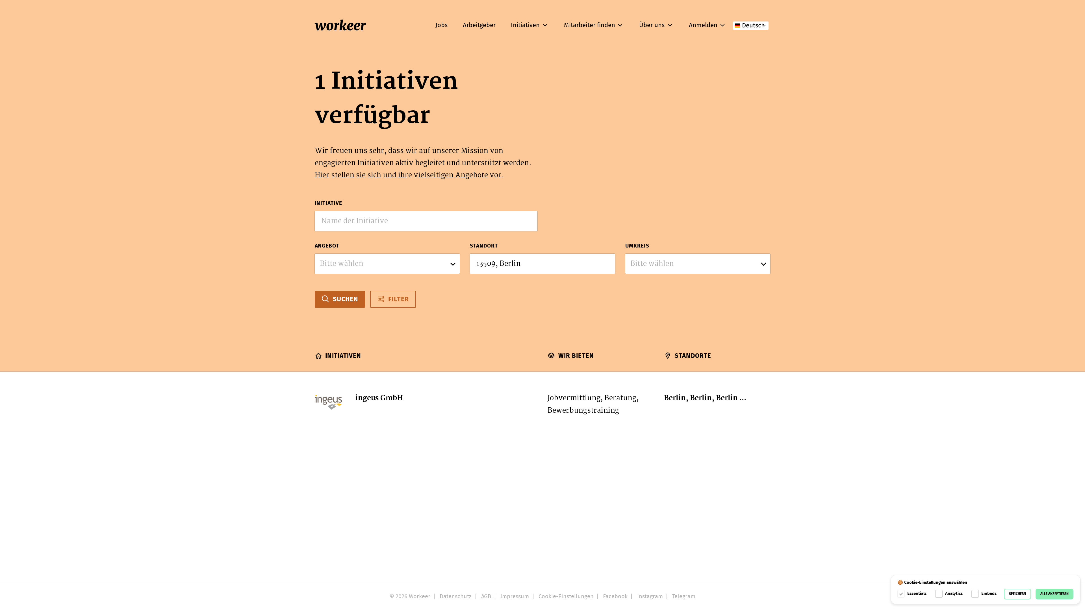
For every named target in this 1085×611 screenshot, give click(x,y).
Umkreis (637, 246)
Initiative (328, 203)
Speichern (1017, 594)
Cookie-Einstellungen (566, 596)
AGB (486, 596)
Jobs (441, 25)
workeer (340, 25)
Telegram (683, 596)
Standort (484, 246)
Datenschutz (456, 596)
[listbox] (387, 264)
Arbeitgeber (479, 25)
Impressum (514, 596)
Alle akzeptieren (1054, 594)
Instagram (650, 596)
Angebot (327, 246)
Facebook (615, 596)
